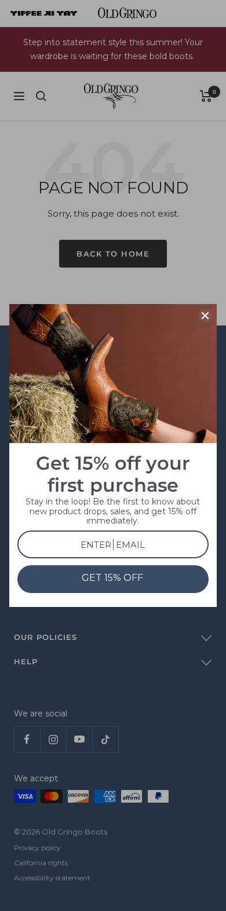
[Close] (205, 316)
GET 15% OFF (112, 577)
